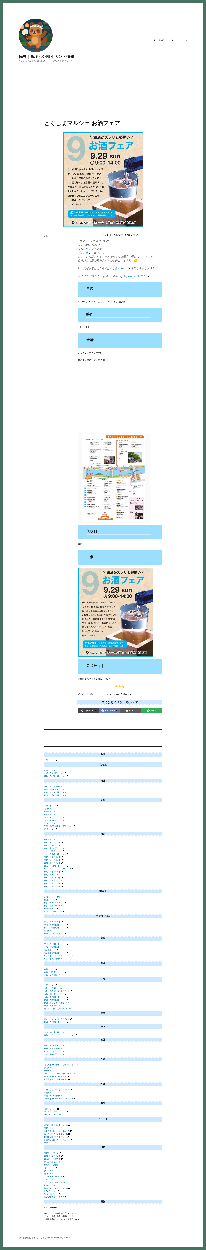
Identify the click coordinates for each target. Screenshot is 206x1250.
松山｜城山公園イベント (54, 1051)
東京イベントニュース (53, 1128)
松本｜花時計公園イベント (55, 928)
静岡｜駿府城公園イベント (55, 944)
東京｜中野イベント (52, 863)
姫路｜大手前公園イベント (55, 1022)
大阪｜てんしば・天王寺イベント (57, 1003)
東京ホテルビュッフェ (53, 1162)
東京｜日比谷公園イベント (55, 854)
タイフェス (48, 1171)
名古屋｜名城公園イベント (55, 953)
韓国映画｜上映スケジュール (56, 1188)
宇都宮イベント (50, 806)
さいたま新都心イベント (54, 820)
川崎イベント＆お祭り (53, 897)
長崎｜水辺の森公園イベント (56, 1076)
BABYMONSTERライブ (54, 1197)
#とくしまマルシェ (116, 268)
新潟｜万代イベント (52, 922)
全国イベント (49, 760)
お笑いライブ (49, 1179)
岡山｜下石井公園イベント (55, 1032)
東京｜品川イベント (52, 883)
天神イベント (49, 1071)
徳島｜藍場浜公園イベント (55, 1048)
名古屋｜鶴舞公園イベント (55, 959)
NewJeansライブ (51, 1194)
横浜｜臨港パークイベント (55, 906)
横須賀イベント (50, 909)
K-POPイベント (50, 1191)
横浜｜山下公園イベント (54, 903)
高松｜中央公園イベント (54, 1046)
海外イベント (49, 1168)
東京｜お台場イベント (53, 881)
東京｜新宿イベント (52, 860)
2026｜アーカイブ (177, 40)
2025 (161, 40)
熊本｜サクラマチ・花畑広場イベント (59, 1073)
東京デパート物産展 (52, 1159)
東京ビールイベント (52, 1156)
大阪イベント (49, 985)
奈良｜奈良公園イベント (54, 975)
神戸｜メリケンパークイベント (57, 1019)
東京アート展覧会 (51, 1165)
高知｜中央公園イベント (54, 1054)
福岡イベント (49, 1068)
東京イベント (49, 839)
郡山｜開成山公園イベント (55, 795)
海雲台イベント (50, 1109)
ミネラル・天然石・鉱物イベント (57, 1182)
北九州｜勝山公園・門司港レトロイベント (61, 1065)
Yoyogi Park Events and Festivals (58, 869)
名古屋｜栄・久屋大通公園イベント (58, 956)
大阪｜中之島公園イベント (55, 997)
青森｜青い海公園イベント (55, 786)
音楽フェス (48, 1174)
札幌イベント (49, 770)
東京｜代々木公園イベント (55, 866)
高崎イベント (49, 809)
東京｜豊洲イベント (52, 878)
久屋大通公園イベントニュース (57, 1140)
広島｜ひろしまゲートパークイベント (59, 1035)
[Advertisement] (103, 98)
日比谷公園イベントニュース (56, 1137)
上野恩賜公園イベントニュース (57, 1131)
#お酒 (84, 252)
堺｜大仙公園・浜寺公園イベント (57, 1009)
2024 (152, 40)
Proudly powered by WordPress (60, 1238)
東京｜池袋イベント (52, 857)
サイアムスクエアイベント (55, 1112)
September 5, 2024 (134, 276)
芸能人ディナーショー (53, 1176)
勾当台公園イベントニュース (56, 1125)
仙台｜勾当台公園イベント (55, 792)
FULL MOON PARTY (52, 1115)
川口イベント (49, 823)
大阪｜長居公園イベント (54, 1006)
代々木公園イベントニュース (56, 1134)
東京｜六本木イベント (53, 875)
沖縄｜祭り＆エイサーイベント (57, 1090)
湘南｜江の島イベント (53, 911)
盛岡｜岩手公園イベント (54, 789)
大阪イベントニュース (53, 1143)
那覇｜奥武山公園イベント (55, 1096)
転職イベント (49, 1185)
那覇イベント (49, 1093)
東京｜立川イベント (52, 886)
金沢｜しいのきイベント (54, 934)
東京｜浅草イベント (52, 845)
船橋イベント (49, 829)
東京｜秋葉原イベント (53, 851)
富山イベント (49, 931)
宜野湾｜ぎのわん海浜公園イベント (58, 1098)
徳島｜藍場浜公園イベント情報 (46, 56)
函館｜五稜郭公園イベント (55, 776)
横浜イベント (49, 900)
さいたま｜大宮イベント (54, 817)
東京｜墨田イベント (52, 842)
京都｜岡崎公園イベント (54, 972)
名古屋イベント (50, 950)
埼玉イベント (49, 812)
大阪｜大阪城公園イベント (55, 1000)
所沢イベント (49, 814)
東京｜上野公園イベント (54, 848)
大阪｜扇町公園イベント (54, 994)
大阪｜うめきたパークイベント (57, 991)
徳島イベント (49, 236)
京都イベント (49, 969)
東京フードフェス (51, 1153)
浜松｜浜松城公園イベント (55, 947)
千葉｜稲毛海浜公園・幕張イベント (58, 826)
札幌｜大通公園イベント (54, 773)
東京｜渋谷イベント (52, 872)
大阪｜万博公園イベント (54, 988)
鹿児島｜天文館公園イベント (56, 1079)
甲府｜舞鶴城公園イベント (55, 925)
